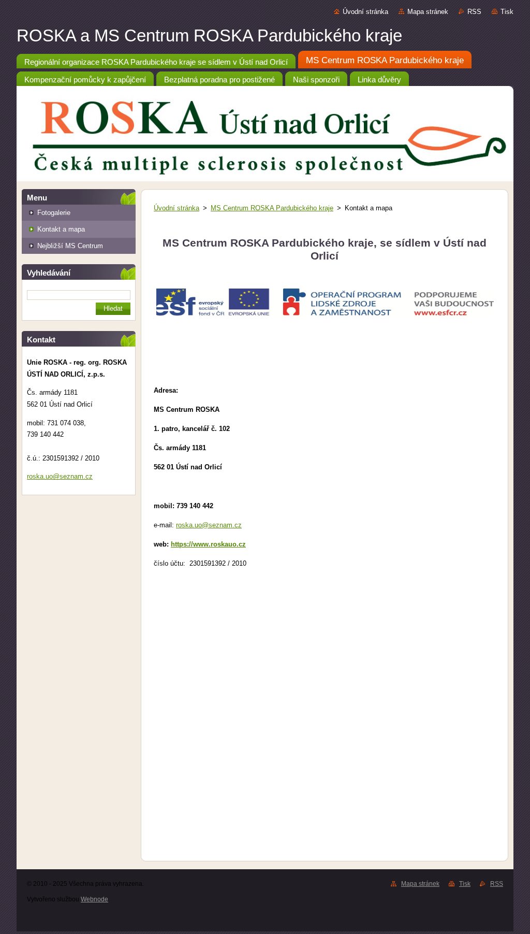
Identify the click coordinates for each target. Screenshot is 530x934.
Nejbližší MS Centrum (70, 246)
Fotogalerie (53, 213)
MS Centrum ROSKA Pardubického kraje (272, 208)
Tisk (506, 12)
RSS (474, 12)
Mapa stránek (427, 12)
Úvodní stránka (365, 12)
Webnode (94, 899)
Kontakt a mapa (61, 229)
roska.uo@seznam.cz (209, 525)
